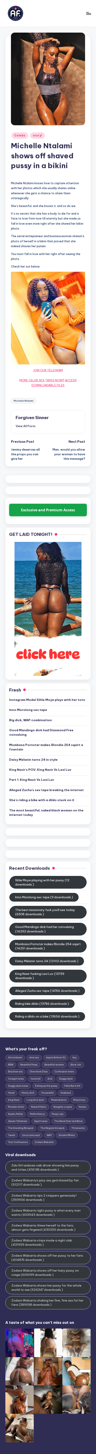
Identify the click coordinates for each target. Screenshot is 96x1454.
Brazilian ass (15, 1071)
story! (37, 135)
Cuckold (35, 1078)
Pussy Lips (57, 1114)
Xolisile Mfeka (66, 1135)
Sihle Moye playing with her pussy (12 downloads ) (42, 882)
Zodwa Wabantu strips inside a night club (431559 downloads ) (41, 1242)
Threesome (78, 1128)
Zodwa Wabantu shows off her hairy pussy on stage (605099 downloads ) (45, 1272)
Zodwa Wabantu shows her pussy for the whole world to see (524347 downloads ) (46, 1287)
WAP (49, 1135)
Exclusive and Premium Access (48, 510)
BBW (10, 1064)
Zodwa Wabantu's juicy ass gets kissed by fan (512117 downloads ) (45, 1182)
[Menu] (88, 13)
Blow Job (76, 1064)
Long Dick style (35, 1100)
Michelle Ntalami (23, 400)
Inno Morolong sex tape (28, 710)
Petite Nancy (37, 1114)
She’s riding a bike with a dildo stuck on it (41, 800)
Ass (74, 1057)
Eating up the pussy (46, 1085)
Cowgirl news (16, 1078)
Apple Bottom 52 (56, 1057)
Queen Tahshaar (17, 1121)
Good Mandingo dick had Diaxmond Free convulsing (41, 732)
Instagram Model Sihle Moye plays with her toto (47, 700)
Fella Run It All (72, 1085)
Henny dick (27, 1092)
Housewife (47, 1092)
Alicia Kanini (15, 1057)
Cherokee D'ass (38, 1071)
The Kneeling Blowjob (20, 1128)
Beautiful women (54, 1064)
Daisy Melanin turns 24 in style (33, 760)
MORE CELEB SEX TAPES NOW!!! (41, 380)
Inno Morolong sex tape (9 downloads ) (44, 897)
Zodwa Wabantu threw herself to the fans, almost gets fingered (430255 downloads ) (43, 1227)
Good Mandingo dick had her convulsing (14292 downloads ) (44, 929)
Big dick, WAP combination (30, 720)
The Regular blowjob (52, 1128)
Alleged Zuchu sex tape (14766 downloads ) (47, 991)
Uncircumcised (31, 1135)
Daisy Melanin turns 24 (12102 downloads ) (46, 961)
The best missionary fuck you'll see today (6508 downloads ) (45, 912)
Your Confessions (18, 1142)
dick (49, 1078)
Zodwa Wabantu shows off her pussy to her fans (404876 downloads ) (47, 1257)
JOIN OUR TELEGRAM (48, 370)
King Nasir (14, 1100)
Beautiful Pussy (29, 1064)
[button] (25, 426)
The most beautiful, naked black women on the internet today (46, 812)
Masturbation (59, 1100)
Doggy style (66, 1078)
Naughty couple (62, 1106)
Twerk (11, 1135)
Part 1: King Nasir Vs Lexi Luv (31, 780)
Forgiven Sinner (32, 417)
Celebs (19, 135)
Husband (66, 1092)
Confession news (64, 1071)
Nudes (82, 1106)
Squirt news (40, 1121)
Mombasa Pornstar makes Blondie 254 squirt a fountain (46, 747)
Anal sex (34, 1057)
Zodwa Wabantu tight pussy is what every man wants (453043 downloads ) (46, 1212)
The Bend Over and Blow (68, 1121)
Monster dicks (16, 1106)
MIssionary (79, 1100)
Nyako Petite (15, 1114)
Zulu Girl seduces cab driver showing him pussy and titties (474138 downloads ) (45, 1167)
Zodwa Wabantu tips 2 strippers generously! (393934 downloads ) (44, 1197)
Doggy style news (18, 1085)
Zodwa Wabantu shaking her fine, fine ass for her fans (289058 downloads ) (47, 1302)
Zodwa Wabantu (44, 1142)
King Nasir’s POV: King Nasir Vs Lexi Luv (40, 770)
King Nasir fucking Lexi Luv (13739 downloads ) (39, 976)
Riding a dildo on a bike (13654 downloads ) (47, 1016)
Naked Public (38, 1106)
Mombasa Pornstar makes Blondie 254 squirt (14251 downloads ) (48, 946)
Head (11, 1092)
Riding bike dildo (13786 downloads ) (42, 1004)
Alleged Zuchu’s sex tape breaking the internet (46, 790)
